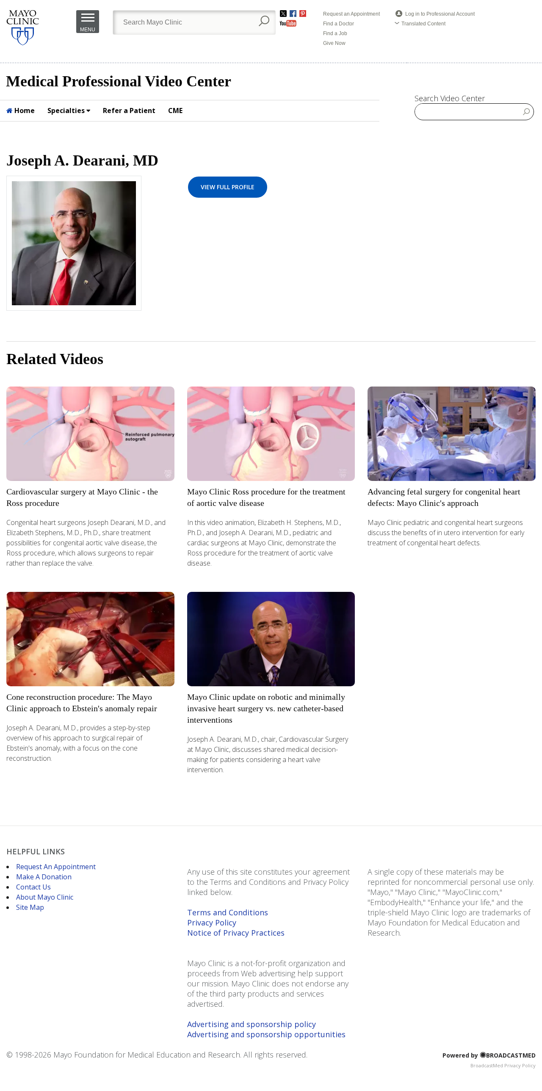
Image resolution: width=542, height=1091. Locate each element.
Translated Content (423, 24)
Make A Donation (44, 876)
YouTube (288, 23)
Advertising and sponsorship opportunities (266, 1034)
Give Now (334, 43)
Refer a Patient (129, 110)
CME (175, 110)
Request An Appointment (56, 866)
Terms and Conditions (227, 912)
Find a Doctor (338, 24)
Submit (526, 111)
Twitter (283, 13)
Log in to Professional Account (440, 14)
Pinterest (302, 13)
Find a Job (335, 33)
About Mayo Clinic (44, 897)
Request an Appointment (351, 14)
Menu (87, 30)
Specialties (66, 110)
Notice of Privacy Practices (236, 933)
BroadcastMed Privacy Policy (503, 1065)
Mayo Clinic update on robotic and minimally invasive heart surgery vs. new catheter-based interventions (266, 708)
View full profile (227, 187)
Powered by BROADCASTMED (489, 1055)
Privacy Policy (211, 922)
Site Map (30, 907)
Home (24, 110)
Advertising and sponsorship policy (251, 1024)
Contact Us (33, 887)
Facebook (293, 13)
